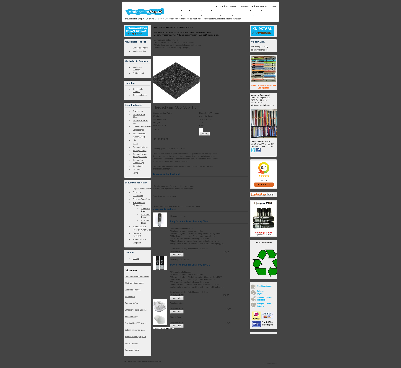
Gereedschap (138, 130)
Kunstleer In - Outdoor (138, 90)
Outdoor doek (138, 73)
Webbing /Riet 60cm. (139, 115)
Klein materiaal (139, 133)
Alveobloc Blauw (145, 215)
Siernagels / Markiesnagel (138, 161)
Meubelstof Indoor (140, 48)
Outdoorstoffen (131, 303)
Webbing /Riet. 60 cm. (140, 121)
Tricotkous (137, 169)
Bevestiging (138, 111)
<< (184, 55)
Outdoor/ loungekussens (136, 310)
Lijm (134, 140)
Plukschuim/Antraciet (141, 230)
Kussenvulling (139, 137)
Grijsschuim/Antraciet (141, 189)
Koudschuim (138, 196)
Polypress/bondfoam (141, 199)
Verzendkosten (131, 343)
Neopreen (137, 243)
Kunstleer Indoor (140, 95)
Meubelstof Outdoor (137, 68)
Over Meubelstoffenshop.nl (137, 276)
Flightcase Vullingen (137, 234)
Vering (135, 173)
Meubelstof (130, 296)
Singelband (138, 166)
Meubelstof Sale (139, 51)
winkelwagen (271, 363)
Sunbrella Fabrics (133, 290)
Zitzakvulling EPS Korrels (136, 323)
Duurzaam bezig (132, 350)
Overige (136, 259)
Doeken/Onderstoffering (141, 126)
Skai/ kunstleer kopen (134, 283)
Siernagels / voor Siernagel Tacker (140, 155)
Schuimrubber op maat (135, 330)
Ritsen (135, 144)
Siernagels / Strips (140, 147)
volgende (177, 55)
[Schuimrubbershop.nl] (262, 195)
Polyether (137, 192)
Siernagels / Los (139, 151)
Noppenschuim (139, 226)
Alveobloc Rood (145, 221)
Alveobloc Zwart (145, 209)
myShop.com (168, 328)
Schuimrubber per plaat (135, 337)
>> (181, 55)
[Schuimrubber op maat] (136, 35)
